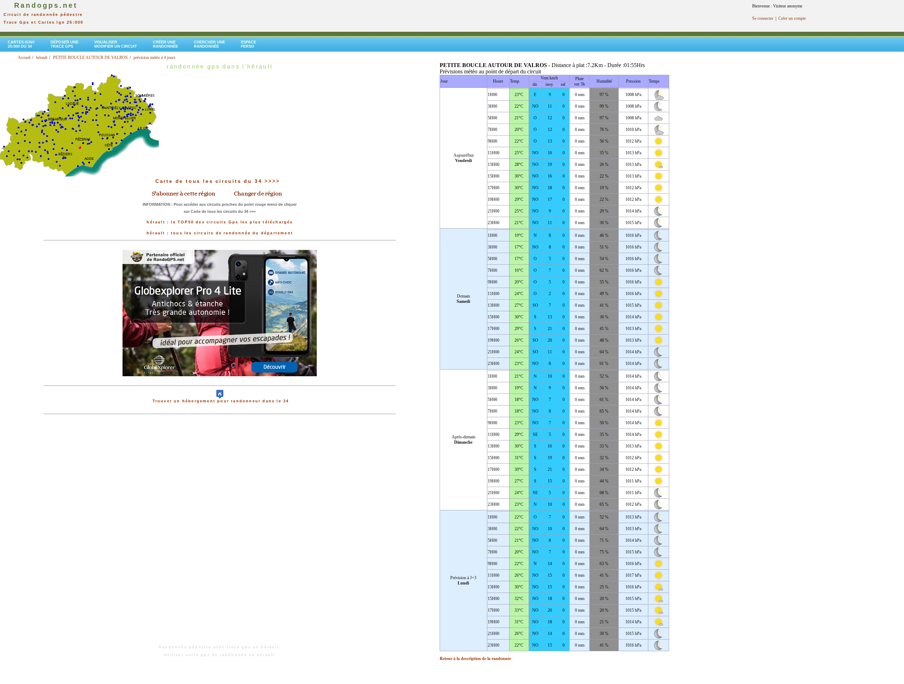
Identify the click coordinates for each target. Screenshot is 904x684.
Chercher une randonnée (209, 44)
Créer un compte (792, 18)
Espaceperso (248, 44)
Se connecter (762, 18)
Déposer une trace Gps (64, 44)
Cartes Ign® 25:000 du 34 (21, 44)
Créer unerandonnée (165, 44)
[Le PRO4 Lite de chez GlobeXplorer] (220, 381)
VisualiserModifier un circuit (115, 44)
